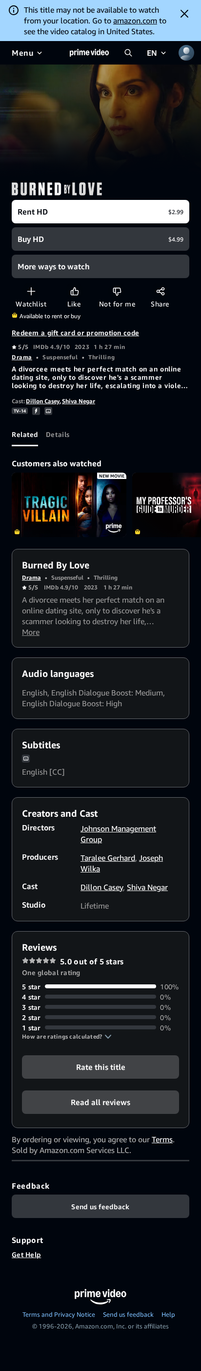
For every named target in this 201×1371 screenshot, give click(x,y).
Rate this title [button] (100, 1066)
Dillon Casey (43, 401)
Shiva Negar (78, 401)
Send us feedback (128, 1314)
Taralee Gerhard (107, 858)
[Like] (74, 291)
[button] (67, 1037)
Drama (22, 357)
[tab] (25, 434)
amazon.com (135, 20)
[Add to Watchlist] (31, 291)
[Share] (160, 291)
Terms (162, 1139)
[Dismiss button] (184, 13)
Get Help (26, 1254)
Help (168, 1314)
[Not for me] (116, 291)
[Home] (89, 53)
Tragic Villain (69, 505)
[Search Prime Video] (128, 53)
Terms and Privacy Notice (58, 1314)
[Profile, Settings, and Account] (186, 53)
